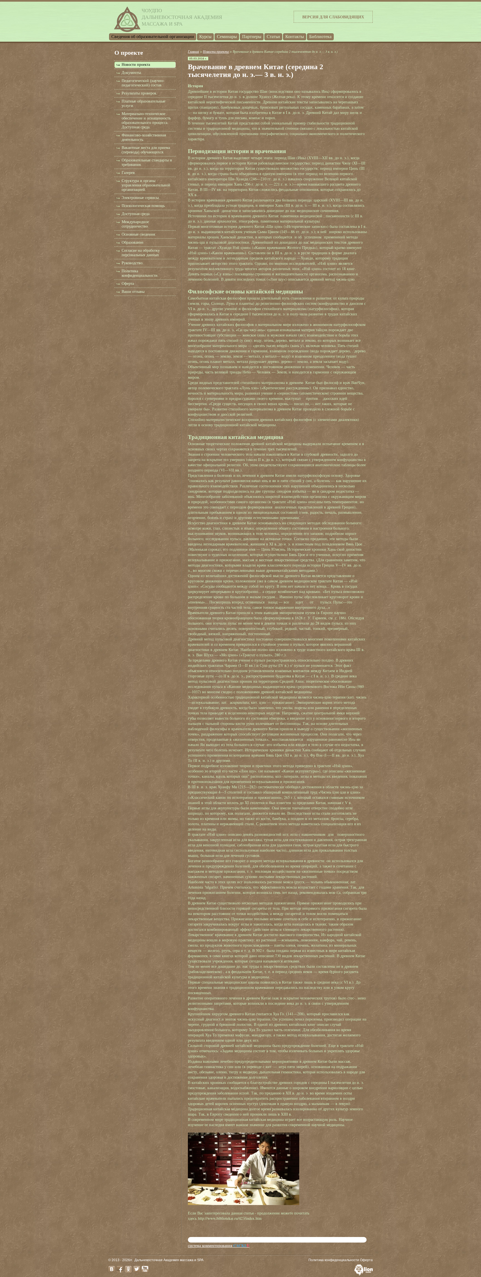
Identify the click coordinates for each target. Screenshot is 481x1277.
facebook (120, 1269)
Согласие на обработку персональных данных (141, 252)
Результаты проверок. (140, 93)
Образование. (133, 242)
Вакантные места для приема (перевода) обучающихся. (146, 150)
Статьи (273, 36)
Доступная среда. (136, 214)
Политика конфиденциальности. (140, 273)
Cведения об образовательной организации (152, 36)
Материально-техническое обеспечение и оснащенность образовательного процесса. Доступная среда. (146, 120)
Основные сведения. (139, 234)
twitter (136, 1269)
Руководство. (133, 263)
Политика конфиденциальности (333, 1260)
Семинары (227, 36)
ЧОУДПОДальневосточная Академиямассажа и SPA (182, 17)
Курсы (205, 36)
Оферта (128, 283)
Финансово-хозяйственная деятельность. (144, 137)
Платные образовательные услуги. (143, 103)
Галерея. (129, 173)
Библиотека (320, 36)
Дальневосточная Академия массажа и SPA (168, 1260)
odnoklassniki (128, 1269)
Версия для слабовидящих (333, 17)
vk (111, 1269)
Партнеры (251, 36)
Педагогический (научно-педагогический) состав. (143, 83)
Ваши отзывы (133, 292)
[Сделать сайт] (363, 1274)
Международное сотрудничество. (135, 224)
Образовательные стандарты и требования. (147, 162)
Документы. (132, 73)
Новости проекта (136, 65)
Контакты (294, 36)
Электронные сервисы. (141, 198)
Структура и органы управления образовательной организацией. (146, 185)
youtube (145, 1269)
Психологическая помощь (143, 206)
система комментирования (218, 1245)
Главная (193, 51)
